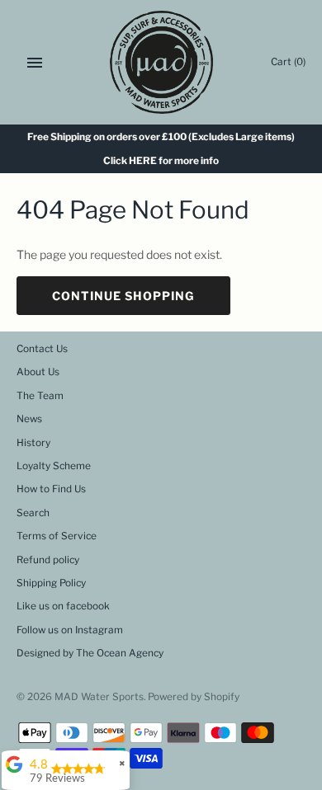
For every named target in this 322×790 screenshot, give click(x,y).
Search (33, 513)
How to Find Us (51, 489)
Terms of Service (57, 536)
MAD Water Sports (99, 697)
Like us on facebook (63, 606)
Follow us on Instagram (70, 630)
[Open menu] (35, 63)
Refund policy (48, 560)
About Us (38, 372)
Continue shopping (123, 296)
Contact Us (42, 349)
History (33, 443)
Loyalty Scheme (54, 466)
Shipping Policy (51, 583)
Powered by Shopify (193, 697)
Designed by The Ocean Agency (90, 653)
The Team (40, 396)
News (29, 419)
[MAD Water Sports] (161, 62)
